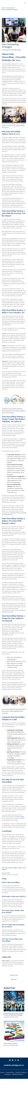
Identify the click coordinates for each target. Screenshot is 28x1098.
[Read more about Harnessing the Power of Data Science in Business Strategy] (14, 1001)
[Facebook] (9, 1060)
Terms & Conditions (21, 1072)
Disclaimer (8, 1074)
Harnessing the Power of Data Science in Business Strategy (13, 1014)
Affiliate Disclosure (17, 1074)
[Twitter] (18, 1060)
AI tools (12, 102)
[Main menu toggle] (24, 3)
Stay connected (6, 873)
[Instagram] (15, 1060)
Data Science (6, 50)
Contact (2, 1072)
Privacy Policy (10, 1072)
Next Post (14, 979)
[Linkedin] (12, 1060)
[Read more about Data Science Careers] (14, 1031)
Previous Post (14, 975)
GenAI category (20, 816)
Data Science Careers (10, 1043)
